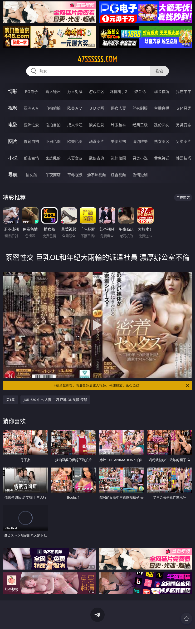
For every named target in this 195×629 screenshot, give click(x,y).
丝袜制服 (140, 108)
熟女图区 (161, 141)
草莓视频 (75, 174)
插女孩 (31, 174)
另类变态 (183, 124)
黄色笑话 (161, 158)
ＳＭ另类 (183, 108)
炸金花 (140, 91)
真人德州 (53, 91)
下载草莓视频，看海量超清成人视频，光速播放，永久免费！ (97, 385)
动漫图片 (96, 141)
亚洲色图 (53, 141)
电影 (13, 125)
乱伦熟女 (161, 124)
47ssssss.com (97, 59)
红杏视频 (118, 174)
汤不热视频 (96, 174)
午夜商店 (53, 174)
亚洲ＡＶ (31, 108)
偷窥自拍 (31, 141)
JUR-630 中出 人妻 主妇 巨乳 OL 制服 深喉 (55, 399)
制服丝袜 (118, 124)
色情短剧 (140, 174)
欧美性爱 (96, 124)
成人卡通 (75, 124)
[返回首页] (186, 618)
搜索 (159, 71)
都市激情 (31, 158)
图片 (13, 141)
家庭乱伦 (53, 158)
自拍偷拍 (53, 108)
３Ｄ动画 (96, 108)
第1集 (10, 399)
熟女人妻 (118, 108)
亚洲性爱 (31, 124)
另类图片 (183, 141)
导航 (13, 174)
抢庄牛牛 (183, 91)
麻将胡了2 (118, 91)
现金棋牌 (161, 91)
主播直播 (161, 108)
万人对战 (75, 91)
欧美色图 (75, 141)
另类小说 (140, 158)
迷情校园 (118, 158)
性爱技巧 (183, 158)
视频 (13, 108)
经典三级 (140, 124)
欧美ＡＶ (75, 108)
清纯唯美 (140, 141)
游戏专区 (96, 91)
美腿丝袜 (118, 141)
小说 (13, 158)
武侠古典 (96, 158)
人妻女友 (75, 158)
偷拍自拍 (53, 124)
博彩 (13, 91)
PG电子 (31, 91)
